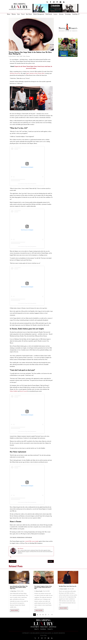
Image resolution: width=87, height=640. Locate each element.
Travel (23, 14)
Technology (68, 14)
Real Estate (29, 14)
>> (52, 614)
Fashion (28, 56)
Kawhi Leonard (23, 391)
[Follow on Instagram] (53, 2)
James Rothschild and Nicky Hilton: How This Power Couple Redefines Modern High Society (19, 587)
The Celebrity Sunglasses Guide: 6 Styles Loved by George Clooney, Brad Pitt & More (43, 587)
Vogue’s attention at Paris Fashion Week (35, 73)
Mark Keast (13, 591)
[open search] (78, 14)
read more (14, 610)
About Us (36, 629)
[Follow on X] (47, 2)
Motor (8, 14)
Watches (14, 14)
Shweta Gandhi (39, 591)
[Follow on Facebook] (50, 2)
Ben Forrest (13, 56)
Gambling (74, 14)
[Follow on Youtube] (60, 2)
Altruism (61, 14)
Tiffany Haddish (14, 391)
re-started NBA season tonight (31, 541)
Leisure (55, 14)
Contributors (43, 629)
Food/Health (49, 14)
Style (18, 14)
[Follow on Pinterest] (57, 2)
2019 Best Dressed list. (15, 73)
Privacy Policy (43, 635)
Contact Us (50, 629)
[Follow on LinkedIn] (63, 2)
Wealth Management (38, 14)
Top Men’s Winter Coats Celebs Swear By (67, 586)
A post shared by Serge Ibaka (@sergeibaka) (27, 183)
